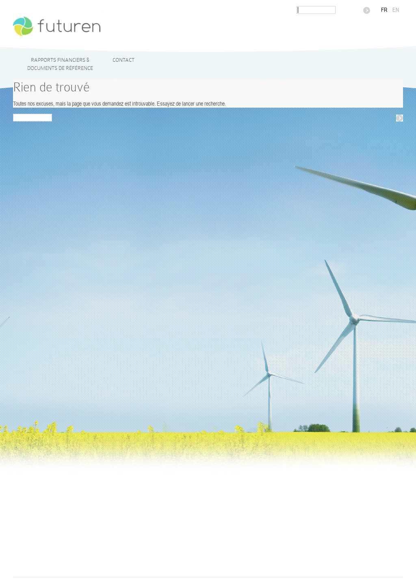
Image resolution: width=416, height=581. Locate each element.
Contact (123, 60)
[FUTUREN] (155, 40)
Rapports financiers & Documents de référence (60, 64)
